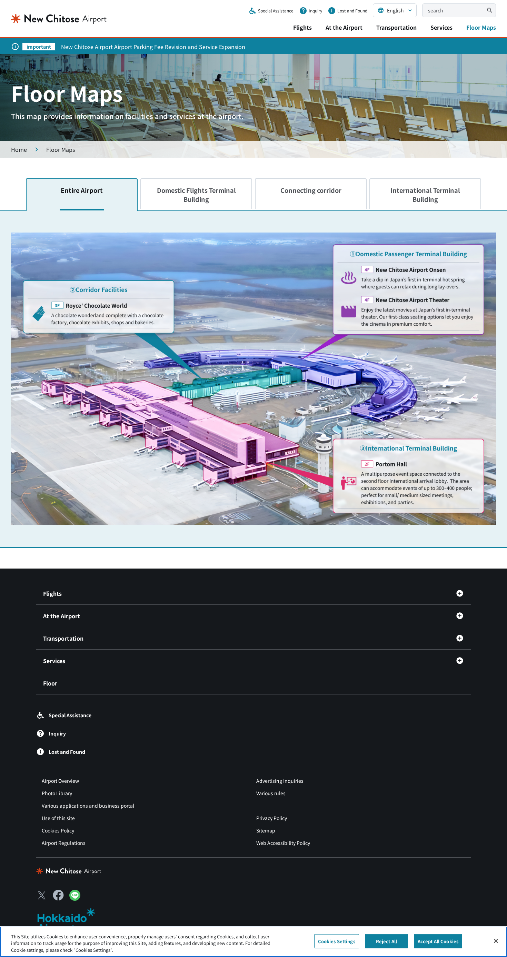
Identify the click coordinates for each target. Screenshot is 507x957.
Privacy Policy (271, 818)
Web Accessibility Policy (283, 842)
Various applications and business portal (88, 805)
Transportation (396, 27)
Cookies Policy (58, 830)
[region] (253, 941)
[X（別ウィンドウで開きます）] (41, 895)
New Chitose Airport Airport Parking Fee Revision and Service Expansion (153, 46)
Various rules (271, 793)
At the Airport (344, 27)
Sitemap (265, 830)
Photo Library (57, 793)
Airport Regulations (64, 842)
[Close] (496, 940)
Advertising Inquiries (280, 780)
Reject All (386, 941)
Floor (50, 683)
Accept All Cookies (438, 941)
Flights (302, 27)
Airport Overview (60, 780)
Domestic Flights (196, 194)
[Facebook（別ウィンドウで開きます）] (58, 895)
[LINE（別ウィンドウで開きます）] (74, 898)
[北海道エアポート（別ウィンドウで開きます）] (72, 921)
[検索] (490, 10)
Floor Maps (481, 27)
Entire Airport (82, 190)
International (425, 194)
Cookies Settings (336, 941)
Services (441, 27)
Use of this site (58, 818)
